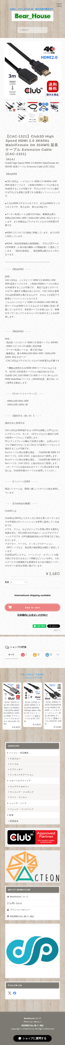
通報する (57, 630)
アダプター (15, 759)
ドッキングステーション (22, 775)
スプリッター (16, 769)
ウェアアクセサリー (19, 786)
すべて (11, 654)
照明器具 (14, 821)
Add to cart (32, 607)
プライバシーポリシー (20, 910)
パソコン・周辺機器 (19, 753)
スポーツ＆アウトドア (20, 781)
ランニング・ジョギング (22, 792)
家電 (11, 815)
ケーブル (14, 764)
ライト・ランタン (18, 797)
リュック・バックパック (22, 809)
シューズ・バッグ (17, 803)
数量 (7, 582)
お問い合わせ (16, 903)
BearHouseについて (19, 897)
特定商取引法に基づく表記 (22, 916)
